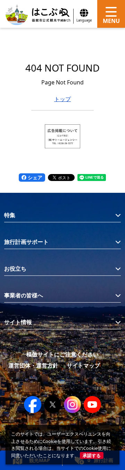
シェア (34, 177)
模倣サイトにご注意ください (62, 354)
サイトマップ (83, 365)
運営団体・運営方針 (33, 365)
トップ (62, 99)
